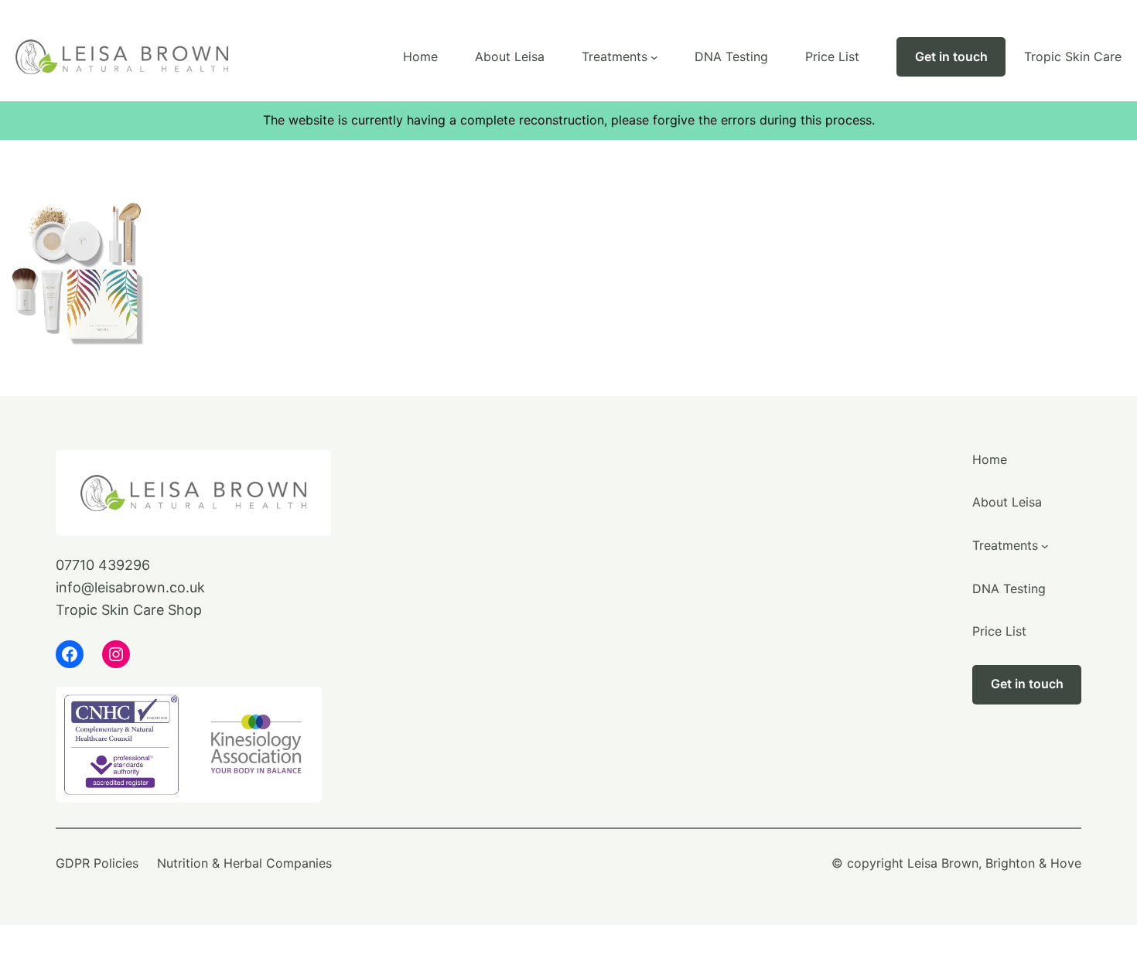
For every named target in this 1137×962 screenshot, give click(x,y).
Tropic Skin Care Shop (129, 610)
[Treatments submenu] (654, 57)
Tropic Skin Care (1073, 56)
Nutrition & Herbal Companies (244, 863)
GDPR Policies (97, 863)
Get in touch (951, 56)
